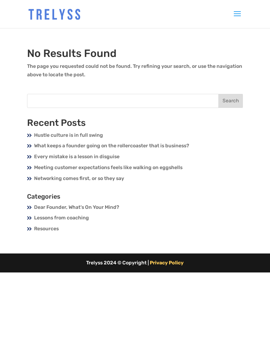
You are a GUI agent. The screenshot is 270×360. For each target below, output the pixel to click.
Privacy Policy (167, 263)
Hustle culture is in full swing (68, 135)
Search (231, 101)
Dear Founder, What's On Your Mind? (76, 207)
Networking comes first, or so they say (79, 178)
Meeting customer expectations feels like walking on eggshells (108, 168)
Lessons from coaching (61, 218)
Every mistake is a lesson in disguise (77, 157)
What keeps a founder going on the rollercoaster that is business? (111, 146)
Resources (46, 229)
